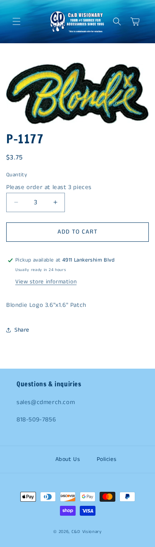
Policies (107, 459)
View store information (45, 282)
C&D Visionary (87, 531)
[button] (16, 21)
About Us (67, 459)
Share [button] (21, 330)
